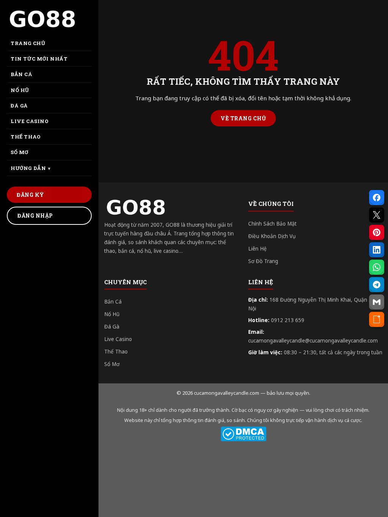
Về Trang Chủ (243, 118)
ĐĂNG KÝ (30, 194)
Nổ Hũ (111, 314)
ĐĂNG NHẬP (35, 215)
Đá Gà (111, 326)
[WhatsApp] (376, 267)
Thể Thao (116, 351)
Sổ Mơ (111, 364)
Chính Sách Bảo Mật (272, 223)
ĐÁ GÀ (19, 105)
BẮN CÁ (22, 74)
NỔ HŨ (20, 90)
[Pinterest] (376, 232)
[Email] (376, 302)
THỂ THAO (26, 136)
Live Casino (118, 339)
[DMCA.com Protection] (243, 434)
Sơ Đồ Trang (263, 261)
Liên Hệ (257, 248)
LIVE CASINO (30, 121)
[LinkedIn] (376, 249)
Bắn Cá (113, 301)
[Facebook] (376, 197)
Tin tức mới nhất (39, 58)
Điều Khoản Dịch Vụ (272, 236)
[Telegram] (376, 284)
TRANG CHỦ (28, 43)
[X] (376, 215)
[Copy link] (376, 319)
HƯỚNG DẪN (28, 168)
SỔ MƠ (19, 152)
